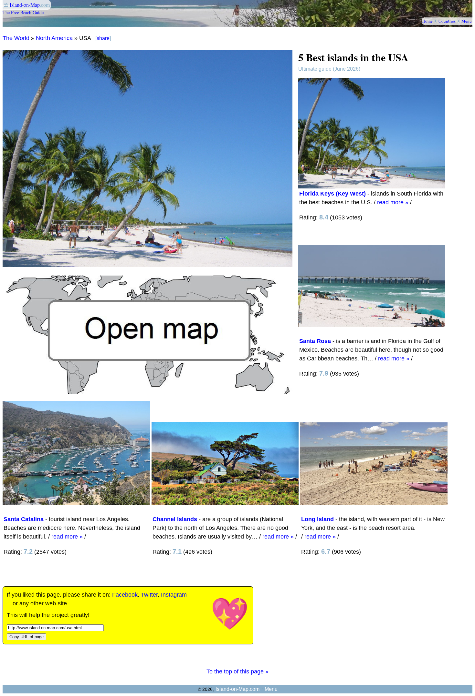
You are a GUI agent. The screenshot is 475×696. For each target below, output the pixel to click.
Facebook (125, 594)
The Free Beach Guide (23, 12)
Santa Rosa (315, 341)
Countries (447, 21)
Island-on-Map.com (237, 689)
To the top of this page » (237, 671)
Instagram (174, 594)
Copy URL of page (26, 636)
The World (16, 38)
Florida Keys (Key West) (332, 193)
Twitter (149, 594)
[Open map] (147, 391)
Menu (466, 21)
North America (54, 38)
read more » (392, 202)
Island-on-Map (25, 4)
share (103, 38)
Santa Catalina (24, 519)
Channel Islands (175, 519)
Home (427, 21)
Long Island (317, 519)
